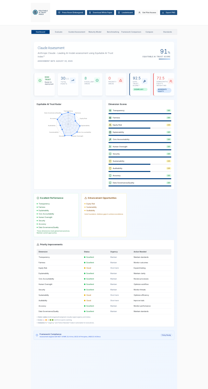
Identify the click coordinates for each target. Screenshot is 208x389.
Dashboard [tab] (40, 32)
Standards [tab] (167, 32)
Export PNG (170, 12)
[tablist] (104, 32)
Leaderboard (127, 12)
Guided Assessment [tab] (76, 32)
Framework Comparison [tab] (131, 32)
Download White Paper (102, 12)
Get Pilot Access (149, 12)
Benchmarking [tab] (113, 32)
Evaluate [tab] (58, 32)
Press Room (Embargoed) (72, 12)
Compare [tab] (149, 32)
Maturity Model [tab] (95, 32)
